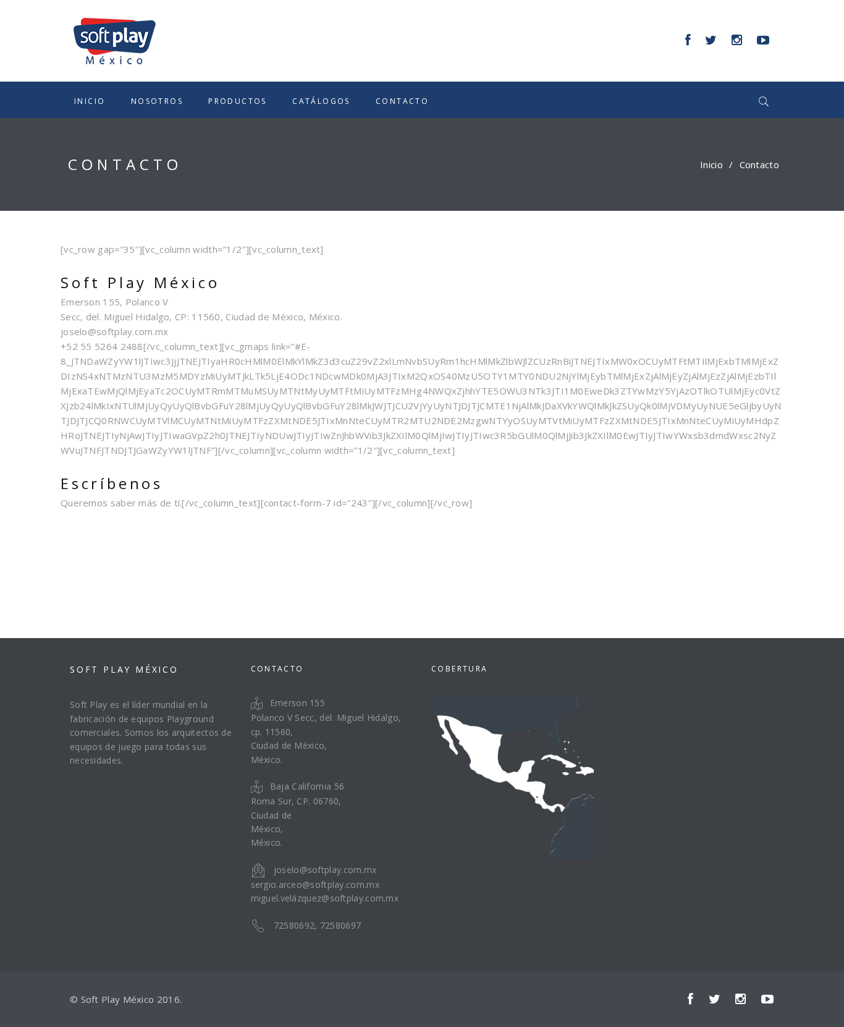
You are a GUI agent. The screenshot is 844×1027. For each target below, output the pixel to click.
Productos (237, 101)
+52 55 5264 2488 (102, 346)
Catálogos (321, 101)
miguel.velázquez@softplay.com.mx (325, 898)
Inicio (89, 101)
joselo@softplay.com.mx (115, 331)
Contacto (402, 101)
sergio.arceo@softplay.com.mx (315, 884)
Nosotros (157, 101)
